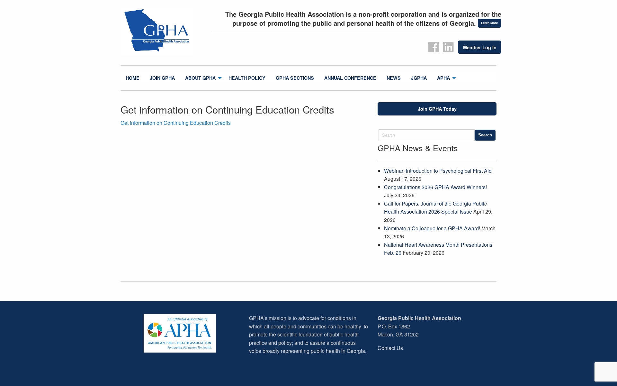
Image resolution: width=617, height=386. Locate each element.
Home (132, 78)
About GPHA (200, 78)
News (394, 78)
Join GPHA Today (437, 109)
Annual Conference (350, 78)
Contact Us (390, 348)
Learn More (489, 23)
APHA (443, 78)
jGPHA (419, 78)
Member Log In (479, 47)
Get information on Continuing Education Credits (176, 122)
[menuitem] (133, 78)
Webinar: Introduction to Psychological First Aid (438, 170)
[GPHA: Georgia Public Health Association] (164, 30)
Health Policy (246, 78)
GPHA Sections (295, 78)
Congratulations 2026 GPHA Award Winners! (435, 187)
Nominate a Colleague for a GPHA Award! (432, 228)
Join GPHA (162, 78)
